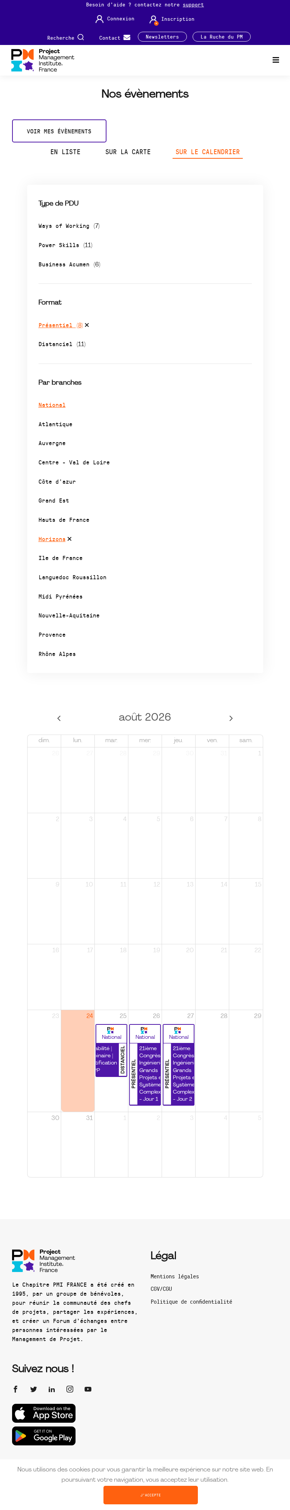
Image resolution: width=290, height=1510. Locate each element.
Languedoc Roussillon (72, 577)
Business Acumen (69, 264)
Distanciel (62, 344)
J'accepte (150, 1495)
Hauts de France (64, 519)
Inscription (177, 18)
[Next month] (230, 718)
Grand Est (54, 500)
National (52, 404)
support (193, 4)
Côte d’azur (57, 481)
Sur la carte (128, 151)
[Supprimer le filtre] (87, 326)
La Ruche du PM (222, 36)
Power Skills (66, 245)
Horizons (52, 539)
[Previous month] (59, 718)
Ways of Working (69, 225)
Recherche (62, 37)
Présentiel (61, 325)
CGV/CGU (161, 1288)
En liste (65, 151)
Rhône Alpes (57, 654)
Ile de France (61, 558)
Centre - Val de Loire (74, 462)
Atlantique (55, 424)
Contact (111, 37)
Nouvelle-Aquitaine (69, 615)
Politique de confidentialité (191, 1301)
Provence (52, 634)
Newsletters (162, 36)
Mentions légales (175, 1276)
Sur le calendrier (208, 151)
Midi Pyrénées (61, 596)
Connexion (120, 18)
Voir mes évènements (59, 131)
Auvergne (52, 443)
